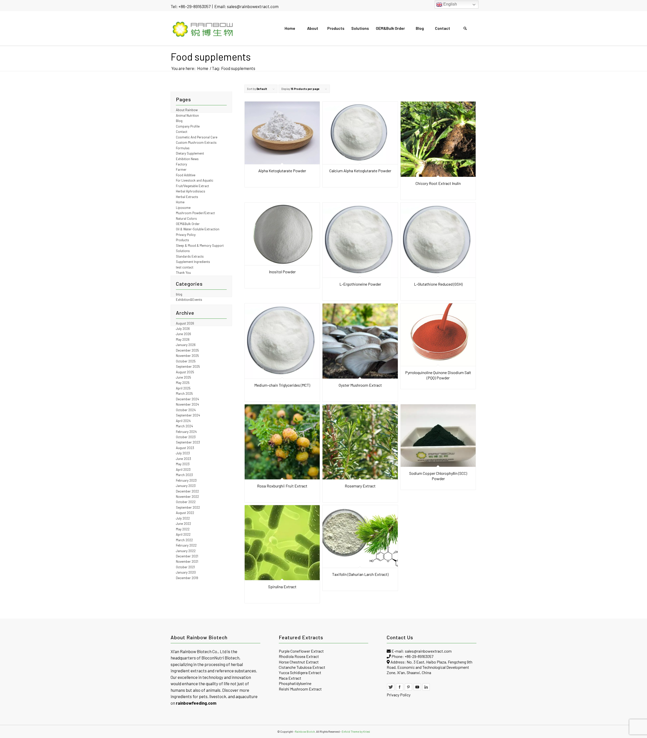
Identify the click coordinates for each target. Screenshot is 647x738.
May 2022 (183, 529)
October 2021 (185, 567)
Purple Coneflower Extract (301, 651)
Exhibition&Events (189, 300)
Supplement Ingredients (193, 262)
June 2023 (183, 459)
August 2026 (185, 323)
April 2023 (183, 470)
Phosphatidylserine (295, 683)
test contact (184, 267)
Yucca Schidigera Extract (300, 672)
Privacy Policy (186, 235)
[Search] (465, 28)
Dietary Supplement (190, 153)
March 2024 (184, 426)
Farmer (181, 169)
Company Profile (188, 126)
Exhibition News (187, 159)
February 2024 (186, 432)
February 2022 (186, 545)
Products (182, 240)
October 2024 (186, 410)
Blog (179, 121)
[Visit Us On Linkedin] (426, 689)
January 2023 (186, 486)
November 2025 (187, 356)
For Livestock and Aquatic (194, 180)
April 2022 (183, 534)
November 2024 (187, 404)
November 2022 (187, 497)
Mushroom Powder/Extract (195, 213)
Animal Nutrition (187, 115)
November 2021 (187, 561)
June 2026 (183, 334)
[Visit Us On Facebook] (400, 689)
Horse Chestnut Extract (299, 661)
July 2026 (183, 329)
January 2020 (186, 572)
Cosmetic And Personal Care (196, 137)
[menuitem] (289, 28)
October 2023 (186, 437)
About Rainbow (187, 110)
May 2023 (183, 464)
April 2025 (183, 388)
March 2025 (184, 393)
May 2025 (183, 383)
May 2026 (183, 339)
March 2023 (184, 475)
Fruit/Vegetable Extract (192, 186)
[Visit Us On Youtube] (417, 689)
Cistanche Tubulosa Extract (302, 667)
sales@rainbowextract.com (253, 6)
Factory (181, 164)
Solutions (183, 251)
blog (179, 294)
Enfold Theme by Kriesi (356, 731)
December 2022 (187, 491)
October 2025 (186, 361)
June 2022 (183, 524)
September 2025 (188, 366)
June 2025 (183, 377)
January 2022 (186, 551)
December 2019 (187, 578)
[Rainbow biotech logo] (203, 28)
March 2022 (184, 540)
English (449, 4)
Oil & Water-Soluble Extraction (197, 229)
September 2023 (188, 442)
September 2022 (188, 507)
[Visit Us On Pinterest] (408, 689)
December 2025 (187, 350)
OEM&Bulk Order (188, 224)
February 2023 (186, 480)
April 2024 (183, 421)
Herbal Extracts (187, 197)
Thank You (183, 272)
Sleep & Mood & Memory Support (200, 245)
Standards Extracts (190, 256)
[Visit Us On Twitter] (391, 689)
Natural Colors (186, 218)
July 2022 (183, 518)
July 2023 (183, 453)
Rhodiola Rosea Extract (299, 656)
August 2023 (185, 448)
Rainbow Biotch (305, 731)
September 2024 (188, 415)
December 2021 (187, 556)
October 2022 (186, 502)
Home (180, 202)
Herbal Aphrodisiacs (190, 191)
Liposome (183, 208)
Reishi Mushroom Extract (300, 688)
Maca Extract (290, 678)
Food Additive (185, 175)
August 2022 (185, 513)
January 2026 (186, 345)
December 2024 (187, 399)
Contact (181, 132)
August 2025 (185, 372)
